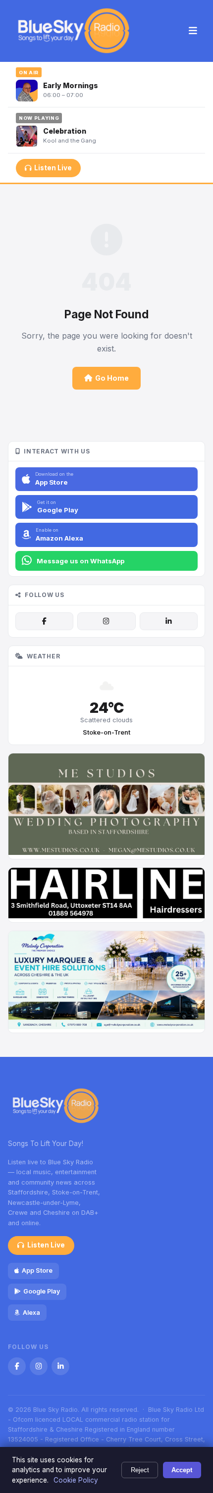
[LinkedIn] (169, 621)
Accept (181, 1470)
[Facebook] (44, 621)
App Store (37, 1270)
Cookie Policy (75, 1480)
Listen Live (53, 168)
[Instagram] (106, 621)
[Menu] (193, 31)
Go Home (112, 378)
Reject (140, 1470)
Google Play (41, 1291)
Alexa (31, 1312)
